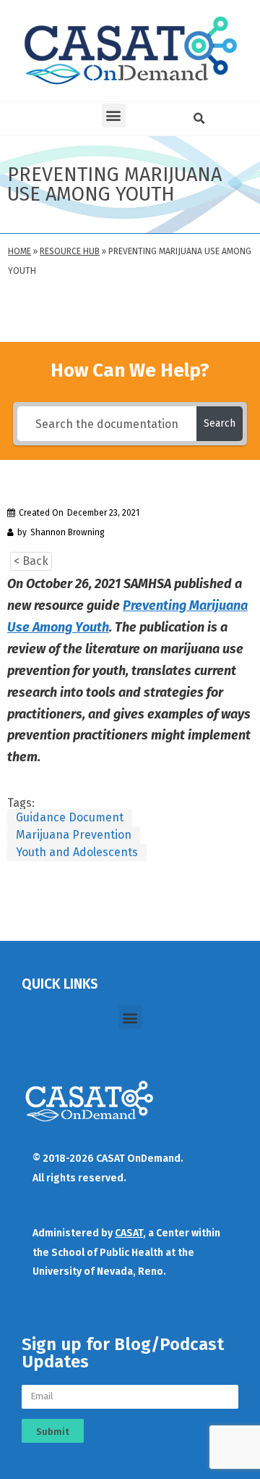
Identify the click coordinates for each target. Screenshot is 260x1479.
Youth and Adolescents (77, 852)
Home (19, 251)
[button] (114, 115)
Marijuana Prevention (73, 835)
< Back (31, 561)
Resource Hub (70, 251)
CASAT (129, 1233)
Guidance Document (70, 817)
